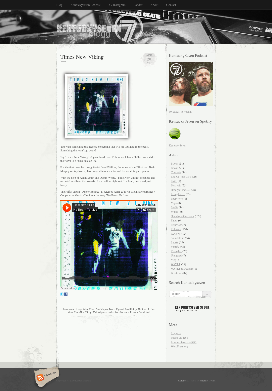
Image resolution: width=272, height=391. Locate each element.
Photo (174, 220)
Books (174, 163)
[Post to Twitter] (62, 294)
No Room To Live (146, 309)
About (154, 5)
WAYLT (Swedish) (182, 268)
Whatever (176, 273)
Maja (174, 203)
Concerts (176, 172)
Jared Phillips (131, 309)
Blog (59, 5)
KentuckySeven (177, 145)
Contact (171, 5)
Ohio (70, 312)
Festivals (176, 185)
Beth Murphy (102, 309)
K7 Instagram (116, 5)
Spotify (175, 247)
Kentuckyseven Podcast (85, 5)
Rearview (176, 225)
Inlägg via (179, 337)
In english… (178, 194)
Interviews (177, 198)
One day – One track (182, 216)
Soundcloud (144, 312)
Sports (174, 242)
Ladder (137, 5)
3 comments (68, 309)
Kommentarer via (184, 342)
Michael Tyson (207, 380)
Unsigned (176, 255)
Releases (134, 312)
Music (174, 212)
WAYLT (175, 264)
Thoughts (176, 251)
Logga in (176, 333)
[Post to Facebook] (66, 294)
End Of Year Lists (181, 176)
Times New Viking (82, 56)
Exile (174, 181)
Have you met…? (180, 190)
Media (174, 207)
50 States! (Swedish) (181, 111)
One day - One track (119, 312)
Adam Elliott (89, 309)
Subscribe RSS (46, 378)
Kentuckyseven (77, 26)
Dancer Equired (116, 309)
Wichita (96, 312)
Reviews (176, 233)
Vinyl (174, 260)
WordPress (183, 380)
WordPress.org (179, 346)
